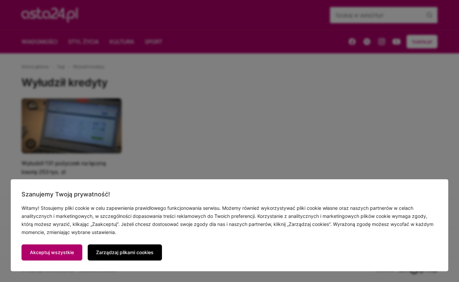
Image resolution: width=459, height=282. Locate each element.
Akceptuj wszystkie (52, 252)
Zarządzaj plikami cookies (125, 252)
